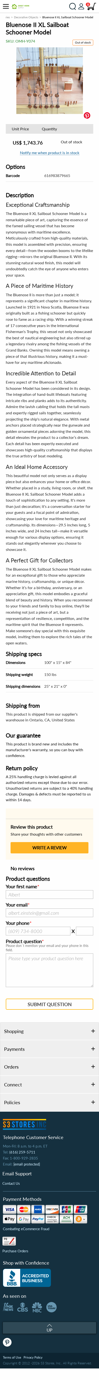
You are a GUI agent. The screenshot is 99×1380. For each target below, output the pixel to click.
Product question (24, 941)
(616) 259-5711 (22, 1152)
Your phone (18, 923)
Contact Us (11, 1183)
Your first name (21, 886)
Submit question (50, 1004)
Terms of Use (12, 1357)
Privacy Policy (33, 1357)
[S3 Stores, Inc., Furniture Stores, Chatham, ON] (27, 1278)
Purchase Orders (15, 1251)
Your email (17, 905)
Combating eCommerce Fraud (26, 1229)
